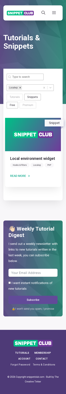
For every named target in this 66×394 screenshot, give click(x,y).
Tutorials (22, 353)
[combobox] (24, 88)
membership (42, 353)
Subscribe (33, 299)
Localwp (37, 165)
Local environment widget (32, 158)
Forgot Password (20, 364)
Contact (42, 358)
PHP (49, 165)
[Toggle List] (50, 88)
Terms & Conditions (44, 364)
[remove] (20, 87)
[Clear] (44, 88)
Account (24, 358)
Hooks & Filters (20, 165)
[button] (15, 97)
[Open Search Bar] (43, 13)
